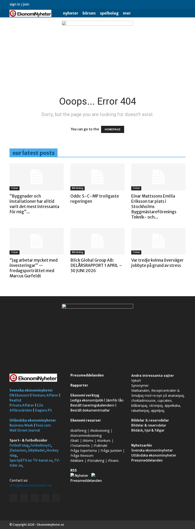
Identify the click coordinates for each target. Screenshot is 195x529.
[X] (174, 4)
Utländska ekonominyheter (33, 420)
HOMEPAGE (113, 129)
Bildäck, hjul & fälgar (148, 430)
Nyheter (70, 13)
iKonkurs (104, 440)
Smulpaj (137, 395)
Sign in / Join (19, 4)
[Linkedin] (158, 4)
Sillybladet (36, 450)
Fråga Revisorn (81, 455)
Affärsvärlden (21, 410)
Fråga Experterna (83, 450)
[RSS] (166, 4)
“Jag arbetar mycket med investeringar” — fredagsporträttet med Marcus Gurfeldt (34, 268)
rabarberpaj (140, 410)
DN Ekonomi (19, 395)
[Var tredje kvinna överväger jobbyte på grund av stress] (158, 241)
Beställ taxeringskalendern (92, 405)
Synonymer (140, 385)
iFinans (113, 460)
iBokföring (78, 430)
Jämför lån (114, 400)
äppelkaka (172, 405)
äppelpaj (157, 410)
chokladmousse (143, 400)
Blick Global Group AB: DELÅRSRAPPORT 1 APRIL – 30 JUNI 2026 (96, 265)
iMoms (88, 440)
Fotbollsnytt (40, 445)
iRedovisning (99, 430)
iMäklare (76, 460)
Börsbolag (77, 188)
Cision (14, 188)
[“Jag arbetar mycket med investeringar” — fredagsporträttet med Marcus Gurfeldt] (37, 241)
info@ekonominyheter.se (31, 485)
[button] (179, 13)
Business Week (21, 425)
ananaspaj (176, 395)
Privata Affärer (22, 405)
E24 (40, 405)
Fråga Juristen (111, 450)
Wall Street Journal (25, 430)
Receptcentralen (163, 390)
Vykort (136, 380)
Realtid (15, 400)
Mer (127, 13)
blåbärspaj (139, 405)
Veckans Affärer (45, 395)
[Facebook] (150, 4)
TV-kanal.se (42, 460)
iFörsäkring (95, 460)
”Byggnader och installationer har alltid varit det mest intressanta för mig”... (34, 203)
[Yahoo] (181, 4)
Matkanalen (140, 390)
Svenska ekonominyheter (31, 390)
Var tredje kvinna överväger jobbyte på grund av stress (157, 263)
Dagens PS (43, 410)
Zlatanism (18, 450)
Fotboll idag (19, 445)
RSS (73, 470)
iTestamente (80, 445)
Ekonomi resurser (85, 420)
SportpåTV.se (20, 460)
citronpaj (156, 405)
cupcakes (164, 400)
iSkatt (74, 440)
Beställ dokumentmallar (90, 410)
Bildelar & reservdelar (148, 425)
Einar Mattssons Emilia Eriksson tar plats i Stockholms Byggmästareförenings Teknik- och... (153, 206)
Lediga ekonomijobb (86, 400)
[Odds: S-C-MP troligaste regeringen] (97, 176)
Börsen (89, 13)
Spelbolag (109, 13)
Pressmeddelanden (87, 375)
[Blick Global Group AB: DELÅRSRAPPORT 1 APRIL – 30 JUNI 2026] (97, 241)
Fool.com (43, 425)
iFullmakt (100, 445)
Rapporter (79, 385)
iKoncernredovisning (86, 435)
